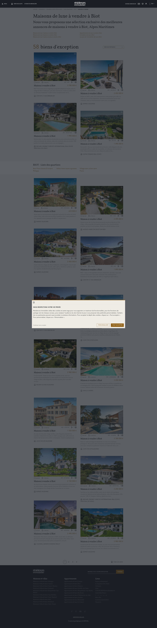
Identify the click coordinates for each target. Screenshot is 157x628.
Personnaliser (103, 325)
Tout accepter (117, 325)
